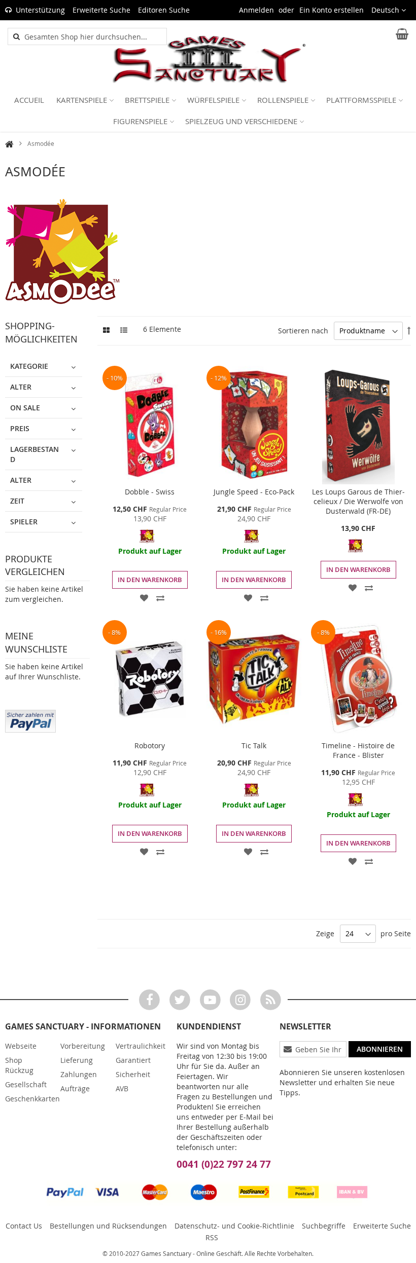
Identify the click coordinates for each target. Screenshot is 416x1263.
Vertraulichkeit (140, 1046)
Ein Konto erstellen (331, 10)
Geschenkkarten (32, 1098)
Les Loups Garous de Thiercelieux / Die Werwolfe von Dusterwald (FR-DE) (358, 501)
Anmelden (256, 10)
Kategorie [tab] (29, 366)
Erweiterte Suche (101, 10)
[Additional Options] (30, 720)
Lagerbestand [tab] (34, 454)
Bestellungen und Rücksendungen (108, 1226)
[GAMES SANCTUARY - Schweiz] (208, 60)
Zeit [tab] (17, 501)
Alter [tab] (20, 387)
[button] (388, 10)
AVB (122, 1088)
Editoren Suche (164, 10)
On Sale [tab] (25, 407)
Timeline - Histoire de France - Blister (358, 750)
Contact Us (24, 1226)
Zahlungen (78, 1074)
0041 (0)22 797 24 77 (224, 1164)
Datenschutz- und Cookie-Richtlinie (234, 1226)
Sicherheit (133, 1074)
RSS (211, 1237)
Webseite (21, 1046)
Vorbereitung (82, 1046)
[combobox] (92, 36)
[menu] (208, 110)
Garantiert (133, 1060)
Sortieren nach (303, 330)
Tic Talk (253, 745)
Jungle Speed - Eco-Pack (254, 491)
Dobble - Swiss (150, 491)
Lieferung (76, 1060)
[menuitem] (29, 99)
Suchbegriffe (323, 1226)
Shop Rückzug (19, 1065)
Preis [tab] (19, 428)
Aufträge (75, 1088)
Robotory (149, 745)
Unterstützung (40, 10)
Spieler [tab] (24, 521)
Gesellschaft (26, 1084)
